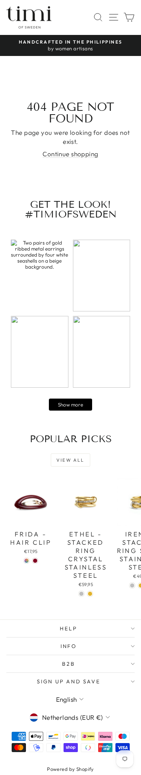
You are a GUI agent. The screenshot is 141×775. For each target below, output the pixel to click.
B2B (68, 663)
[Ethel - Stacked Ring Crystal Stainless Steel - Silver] (81, 594)
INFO (69, 646)
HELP (68, 628)
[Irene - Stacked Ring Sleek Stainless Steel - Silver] (132, 585)
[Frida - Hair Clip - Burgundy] (35, 560)
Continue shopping (70, 154)
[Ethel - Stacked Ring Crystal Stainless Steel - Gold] (90, 594)
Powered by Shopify (70, 769)
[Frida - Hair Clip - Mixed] (26, 560)
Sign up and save (68, 681)
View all (70, 460)
